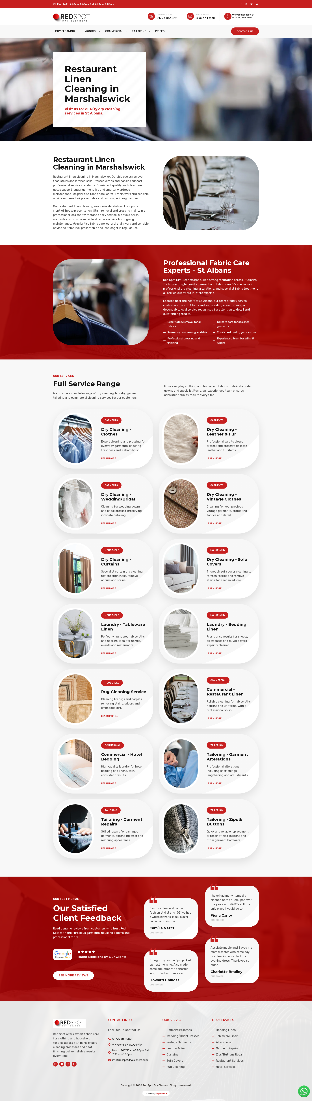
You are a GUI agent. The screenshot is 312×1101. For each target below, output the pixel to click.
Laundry (90, 31)
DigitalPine (161, 1093)
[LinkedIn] (256, 4)
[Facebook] (241, 4)
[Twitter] (251, 4)
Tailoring (139, 31)
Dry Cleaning (65, 31)
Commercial (114, 31)
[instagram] (246, 4)
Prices (159, 31)
